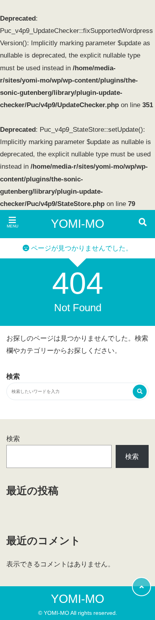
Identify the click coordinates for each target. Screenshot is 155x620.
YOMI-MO (77, 223)
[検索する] (140, 392)
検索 (13, 439)
